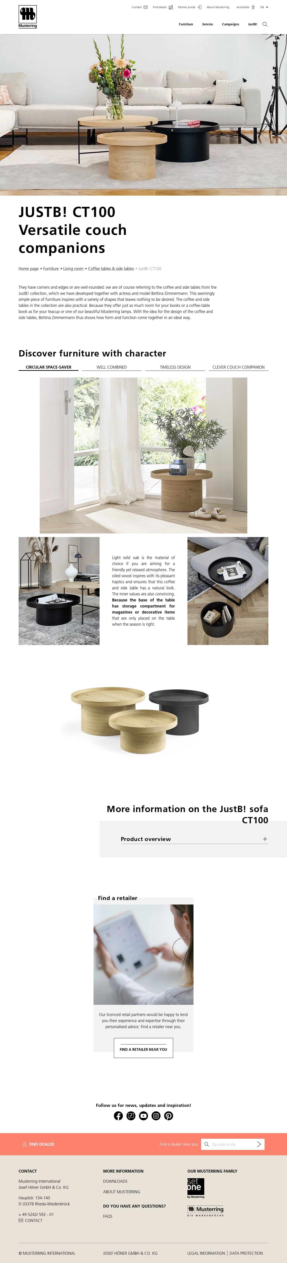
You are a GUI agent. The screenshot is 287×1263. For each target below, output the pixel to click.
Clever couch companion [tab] (239, 367)
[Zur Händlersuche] (259, 1144)
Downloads (115, 1181)
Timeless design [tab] (175, 367)
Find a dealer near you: (179, 1144)
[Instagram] (156, 1116)
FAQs (107, 1216)
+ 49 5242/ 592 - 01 (36, 1214)
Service (207, 24)
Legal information (206, 1253)
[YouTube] (143, 1116)
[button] (246, 7)
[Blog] (130, 1116)
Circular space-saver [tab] (48, 367)
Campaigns (230, 24)
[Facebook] (118, 1116)
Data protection (246, 1253)
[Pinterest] (168, 1116)
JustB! (252, 24)
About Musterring (121, 1191)
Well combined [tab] (112, 367)
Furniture (186, 24)
